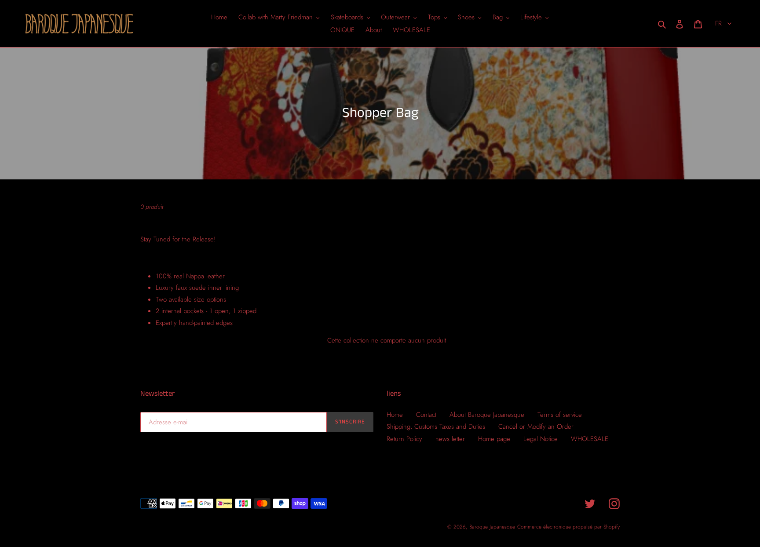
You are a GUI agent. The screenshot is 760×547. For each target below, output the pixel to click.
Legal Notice (540, 439)
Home (395, 414)
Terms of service (559, 414)
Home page (494, 439)
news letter (450, 439)
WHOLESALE (589, 439)
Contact (426, 414)
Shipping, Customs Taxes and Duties (436, 426)
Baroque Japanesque (492, 527)
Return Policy (404, 439)
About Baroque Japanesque (486, 414)
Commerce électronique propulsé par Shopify (568, 527)
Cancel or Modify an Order (536, 426)
